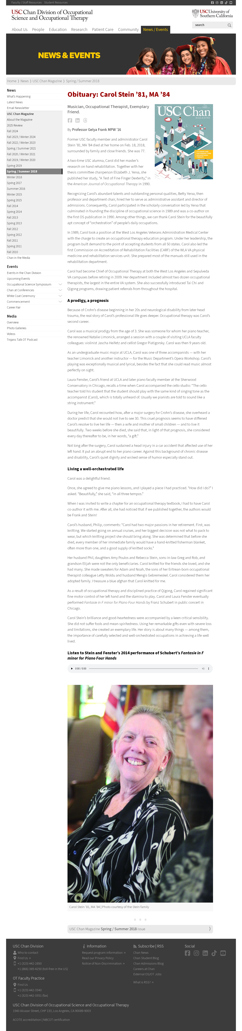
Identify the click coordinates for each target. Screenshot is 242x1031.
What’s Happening (18, 96)
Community (128, 30)
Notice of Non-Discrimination (102, 963)
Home (11, 81)
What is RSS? (142, 982)
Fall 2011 (12, 240)
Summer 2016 (16, 188)
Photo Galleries (16, 328)
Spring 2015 (14, 200)
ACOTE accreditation (27, 1019)
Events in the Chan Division (24, 273)
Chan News (140, 952)
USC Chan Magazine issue (107, 929)
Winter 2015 (14, 194)
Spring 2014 (14, 211)
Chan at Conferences (20, 290)
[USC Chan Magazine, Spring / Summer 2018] (184, 141)
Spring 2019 (14, 165)
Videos (11, 334)
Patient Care (102, 30)
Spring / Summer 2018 (82, 81)
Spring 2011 (14, 246)
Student (56, 3)
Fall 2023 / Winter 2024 (21, 137)
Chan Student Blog (146, 958)
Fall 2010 (12, 252)
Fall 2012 (12, 229)
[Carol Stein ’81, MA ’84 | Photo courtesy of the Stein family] (140, 794)
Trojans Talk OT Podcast (22, 339)
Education (58, 30)
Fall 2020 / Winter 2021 (21, 154)
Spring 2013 (14, 223)
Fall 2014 (12, 206)
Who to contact (28, 952)
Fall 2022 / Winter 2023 (21, 142)
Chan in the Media (18, 258)
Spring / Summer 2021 (21, 148)
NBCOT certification (56, 1019)
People (38, 30)
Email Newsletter (18, 108)
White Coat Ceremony (21, 296)
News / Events (155, 30)
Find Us (23, 958)
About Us (19, 30)
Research (79, 30)
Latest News (15, 102)
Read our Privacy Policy (98, 958)
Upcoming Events (18, 278)
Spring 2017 (14, 183)
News (25, 81)
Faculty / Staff (26, 3)
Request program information (102, 952)
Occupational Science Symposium (29, 284)
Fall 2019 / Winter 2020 (21, 160)
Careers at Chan (144, 969)
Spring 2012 (14, 235)
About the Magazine (19, 119)
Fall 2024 (12, 131)
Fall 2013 (12, 217)
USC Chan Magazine (47, 81)
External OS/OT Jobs (147, 974)
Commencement (18, 301)
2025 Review (15, 125)
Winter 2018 (14, 177)
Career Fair (13, 307)
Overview (13, 322)
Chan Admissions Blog (148, 963)
